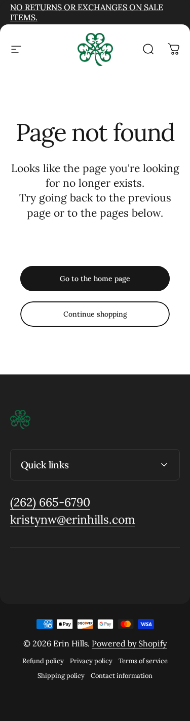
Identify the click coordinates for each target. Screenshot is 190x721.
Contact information (122, 675)
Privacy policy (91, 661)
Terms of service (143, 661)
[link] (50, 502)
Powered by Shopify (129, 643)
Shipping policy (61, 675)
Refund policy (43, 661)
